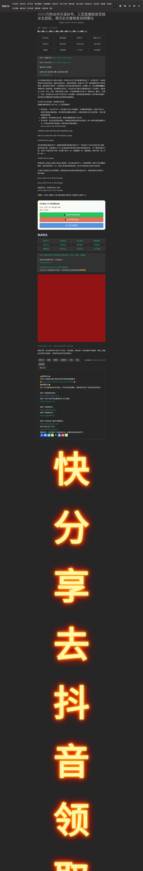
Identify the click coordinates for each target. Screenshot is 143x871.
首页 (39, 28)
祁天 (77, 360)
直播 (49, 360)
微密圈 (103, 4)
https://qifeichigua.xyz (48, 410)
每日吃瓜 (23, 4)
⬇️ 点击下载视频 (71, 225)
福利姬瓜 (80, 245)
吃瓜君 (61, 22)
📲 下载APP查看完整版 (71, 215)
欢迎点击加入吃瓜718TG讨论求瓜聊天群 (53, 267)
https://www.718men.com (49, 396)
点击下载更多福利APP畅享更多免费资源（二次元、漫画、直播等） (63, 255)
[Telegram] (120, 6)
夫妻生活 (63, 360)
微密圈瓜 (46, 249)
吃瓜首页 (15, 4)
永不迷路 (15, 8)
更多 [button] (50, 8)
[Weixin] (125, 6)
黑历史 (55, 360)
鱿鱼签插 (41, 364)
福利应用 (23, 8)
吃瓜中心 (46, 241)
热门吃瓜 (30, 4)
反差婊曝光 (47, 4)
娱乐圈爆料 (38, 4)
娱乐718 (41, 360)
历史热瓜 (80, 249)
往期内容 (45, 8)
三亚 (71, 360)
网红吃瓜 (46, 245)
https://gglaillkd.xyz (47, 415)
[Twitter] (134, 6)
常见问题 (30, 8)
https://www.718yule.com (61, 62)
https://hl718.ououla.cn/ (49, 429)
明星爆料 (97, 241)
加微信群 (37, 8)
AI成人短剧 (79, 4)
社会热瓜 (96, 4)
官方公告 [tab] (42, 368)
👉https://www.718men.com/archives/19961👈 (57, 382)
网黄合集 (71, 4)
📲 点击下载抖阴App (71, 220)
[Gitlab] (139, 6)
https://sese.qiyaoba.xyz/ (49, 424)
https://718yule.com (47, 401)
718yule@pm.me (45, 75)
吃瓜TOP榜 (63, 4)
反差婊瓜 (97, 245)
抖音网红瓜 (88, 4)
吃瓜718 (5, 6)
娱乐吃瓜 (55, 4)
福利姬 (109, 4)
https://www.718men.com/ (62, 58)
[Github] (130, 6)
